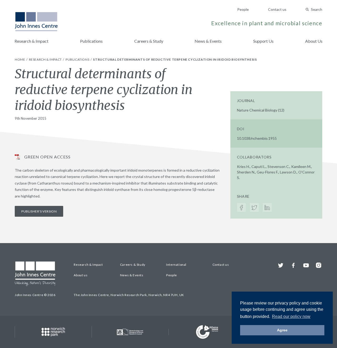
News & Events (208, 40)
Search (316, 9)
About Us (314, 40)
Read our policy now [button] (291, 316)
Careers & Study (148, 40)
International (176, 265)
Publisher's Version (39, 211)
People (243, 9)
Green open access (47, 156)
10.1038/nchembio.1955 (257, 138)
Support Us (263, 40)
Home (20, 59)
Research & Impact (31, 40)
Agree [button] (282, 330)
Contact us (277, 9)
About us (80, 275)
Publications (91, 40)
